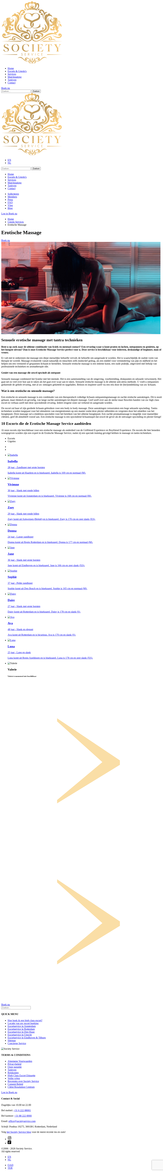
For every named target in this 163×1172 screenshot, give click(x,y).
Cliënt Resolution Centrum (21, 1087)
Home (11, 68)
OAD (10, 1165)
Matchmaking (14, 77)
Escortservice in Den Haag (21, 1032)
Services (12, 74)
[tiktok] (9, 1143)
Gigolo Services (16, 222)
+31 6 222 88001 (22, 1110)
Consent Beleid (15, 1084)
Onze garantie (15, 1067)
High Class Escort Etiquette (21, 1075)
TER (10, 1168)
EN (9, 160)
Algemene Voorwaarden (20, 1061)
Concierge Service (17, 1043)
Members (12, 196)
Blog (10, 208)
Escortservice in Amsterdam (22, 1026)
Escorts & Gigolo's (17, 71)
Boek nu (5, 88)
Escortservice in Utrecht (20, 1034)
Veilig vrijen (14, 1078)
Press (10, 199)
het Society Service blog (19, 1132)
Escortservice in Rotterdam (21, 1029)
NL (9, 162)
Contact (11, 82)
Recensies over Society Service (23, 1081)
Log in (5, 213)
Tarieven (12, 79)
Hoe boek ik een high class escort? (25, 1020)
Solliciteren (13, 194)
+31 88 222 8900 (23, 1115)
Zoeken (36, 91)
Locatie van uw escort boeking (23, 1023)
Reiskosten (13, 1072)
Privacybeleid (14, 1064)
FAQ (10, 202)
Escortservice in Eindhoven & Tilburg (27, 1037)
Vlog (10, 205)
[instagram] (9, 1139)
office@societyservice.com (21, 1121)
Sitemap (12, 1040)
